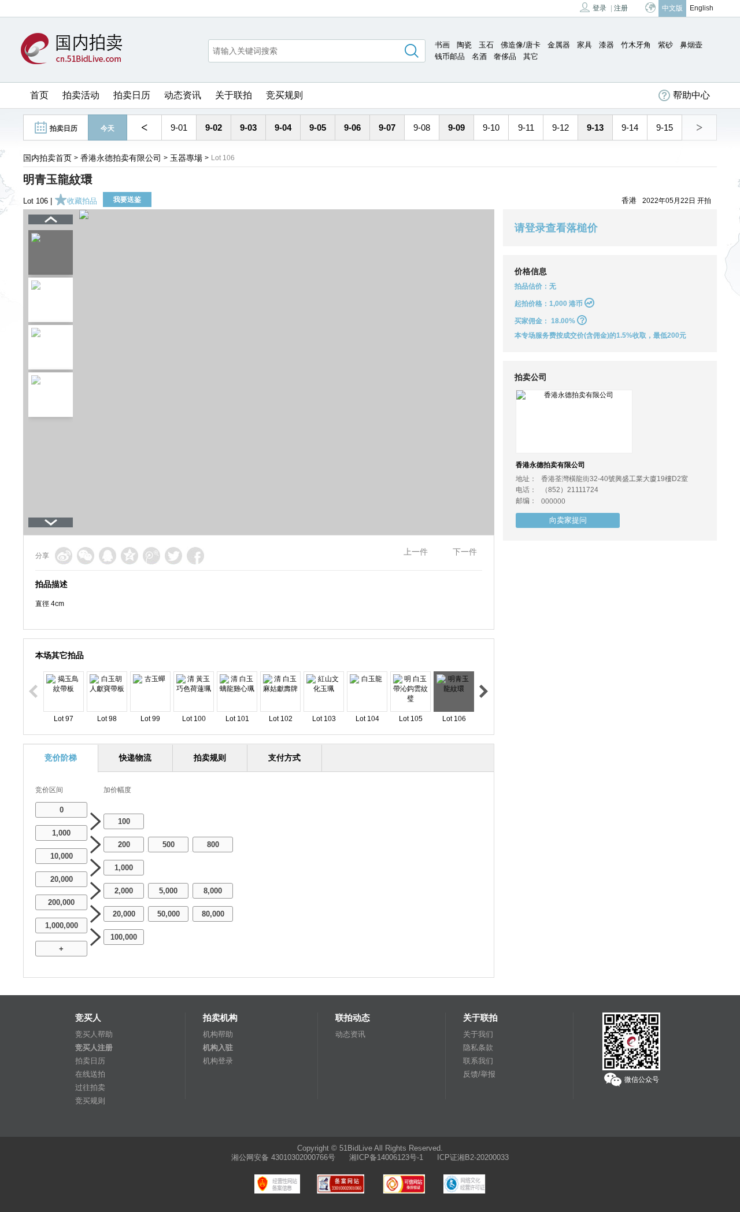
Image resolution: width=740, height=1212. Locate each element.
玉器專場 (186, 157)
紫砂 (665, 44)
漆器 (606, 44)
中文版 (672, 8)
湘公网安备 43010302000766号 (283, 1157)
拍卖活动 (80, 95)
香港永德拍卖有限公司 (120, 157)
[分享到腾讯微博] (151, 555)
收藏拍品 (82, 201)
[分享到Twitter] (173, 555)
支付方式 (284, 757)
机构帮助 (218, 1034)
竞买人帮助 (94, 1034)
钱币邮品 (450, 56)
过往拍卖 (90, 1087)
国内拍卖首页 (47, 157)
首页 (39, 95)
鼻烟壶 (691, 44)
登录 (599, 8)
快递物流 (135, 757)
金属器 (558, 44)
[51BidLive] (74, 49)
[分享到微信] (85, 555)
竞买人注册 (94, 1047)
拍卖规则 (210, 757)
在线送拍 (90, 1074)
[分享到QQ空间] (129, 555)
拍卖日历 (131, 95)
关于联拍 (233, 95)
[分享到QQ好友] (107, 555)
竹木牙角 (636, 44)
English (701, 8)
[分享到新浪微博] (63, 555)
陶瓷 (464, 44)
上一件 (416, 551)
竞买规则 (284, 95)
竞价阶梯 (61, 757)
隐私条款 (478, 1047)
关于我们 (478, 1034)
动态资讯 (182, 95)
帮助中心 (691, 95)
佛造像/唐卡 (521, 44)
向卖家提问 (568, 520)
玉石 (486, 44)
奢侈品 (505, 56)
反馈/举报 (479, 1074)
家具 (584, 44)
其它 (530, 56)
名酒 (479, 56)
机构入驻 (218, 1047)
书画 (442, 44)
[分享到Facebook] (195, 555)
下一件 (465, 551)
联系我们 (478, 1060)
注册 (621, 8)
